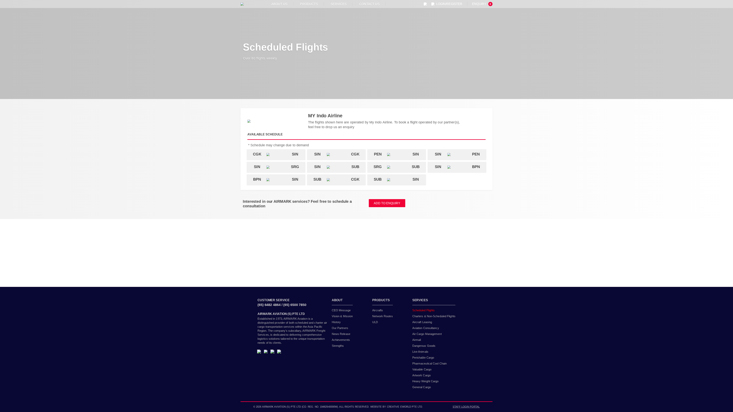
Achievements (341, 339)
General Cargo (421, 387)
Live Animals (420, 351)
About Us (279, 4)
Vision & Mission (342, 316)
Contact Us (369, 4)
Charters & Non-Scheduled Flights (433, 316)
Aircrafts (377, 310)
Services (339, 4)
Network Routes (382, 316)
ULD (375, 322)
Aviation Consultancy (425, 328)
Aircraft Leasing (422, 322)
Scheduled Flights (423, 310)
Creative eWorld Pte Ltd (404, 406)
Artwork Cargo (421, 375)
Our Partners (340, 328)
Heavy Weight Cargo (425, 381)
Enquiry (481, 4)
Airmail (416, 339)
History (336, 322)
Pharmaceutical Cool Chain (429, 363)
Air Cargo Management (427, 334)
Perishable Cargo (423, 357)
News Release (341, 334)
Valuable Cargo (421, 369)
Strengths (338, 345)
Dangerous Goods (424, 345)
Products (309, 4)
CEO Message (341, 310)
